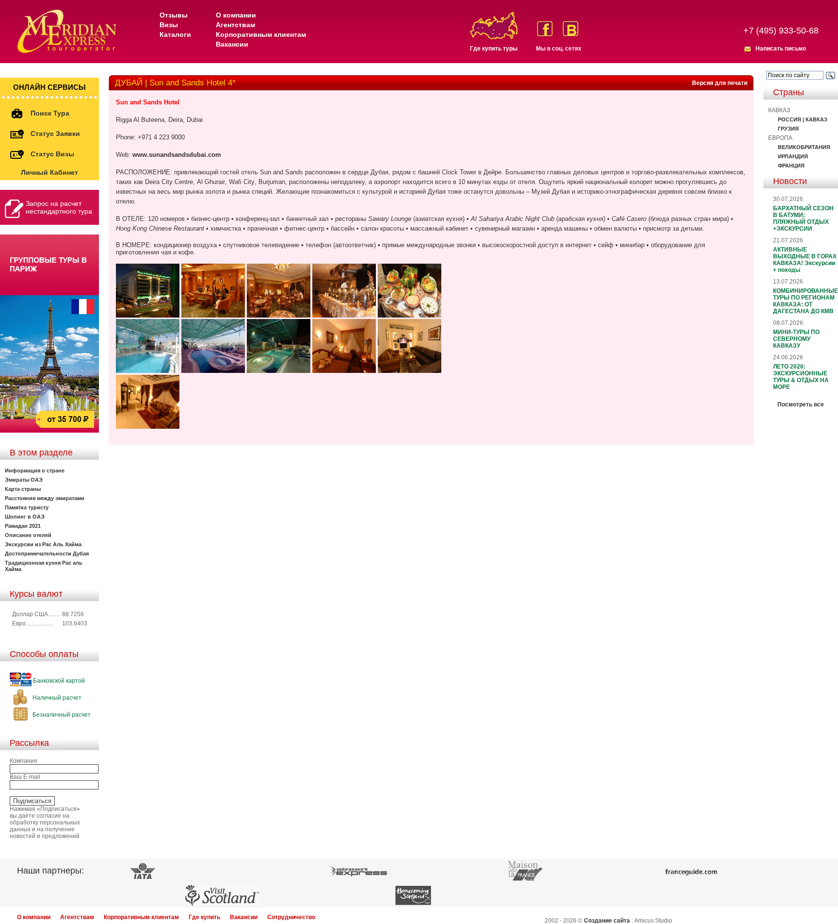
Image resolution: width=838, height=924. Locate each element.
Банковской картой (58, 680)
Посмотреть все (800, 404)
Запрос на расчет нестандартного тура (59, 207)
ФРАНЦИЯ (791, 165)
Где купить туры (493, 48)
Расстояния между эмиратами (44, 498)
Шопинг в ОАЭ (25, 517)
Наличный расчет (56, 697)
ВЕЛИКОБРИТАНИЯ (804, 147)
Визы (169, 25)
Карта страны (23, 489)
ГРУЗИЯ (788, 129)
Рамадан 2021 (23, 526)
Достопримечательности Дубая (47, 553)
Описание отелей (28, 535)
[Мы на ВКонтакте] (571, 28)
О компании (236, 15)
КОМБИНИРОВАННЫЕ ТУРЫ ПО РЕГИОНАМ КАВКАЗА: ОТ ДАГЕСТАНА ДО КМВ (805, 301)
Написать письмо (781, 48)
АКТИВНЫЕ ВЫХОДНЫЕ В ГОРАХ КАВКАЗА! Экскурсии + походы (805, 259)
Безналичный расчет (61, 714)
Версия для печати (719, 83)
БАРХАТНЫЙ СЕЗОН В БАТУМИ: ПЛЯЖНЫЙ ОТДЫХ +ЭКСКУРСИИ (803, 218)
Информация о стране (34, 470)
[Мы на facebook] (545, 28)
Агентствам (235, 25)
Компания (23, 760)
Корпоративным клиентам (261, 34)
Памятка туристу (26, 507)
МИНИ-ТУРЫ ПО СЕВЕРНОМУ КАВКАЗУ (796, 339)
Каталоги (175, 34)
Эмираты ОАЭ (24, 480)
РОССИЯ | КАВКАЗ (802, 119)
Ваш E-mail (25, 776)
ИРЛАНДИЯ (793, 156)
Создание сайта (607, 920)
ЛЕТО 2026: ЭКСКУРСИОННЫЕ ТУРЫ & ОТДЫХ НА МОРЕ (801, 376)
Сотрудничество (291, 917)
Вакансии (232, 44)
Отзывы (174, 15)
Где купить (204, 917)
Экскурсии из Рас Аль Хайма (43, 544)
